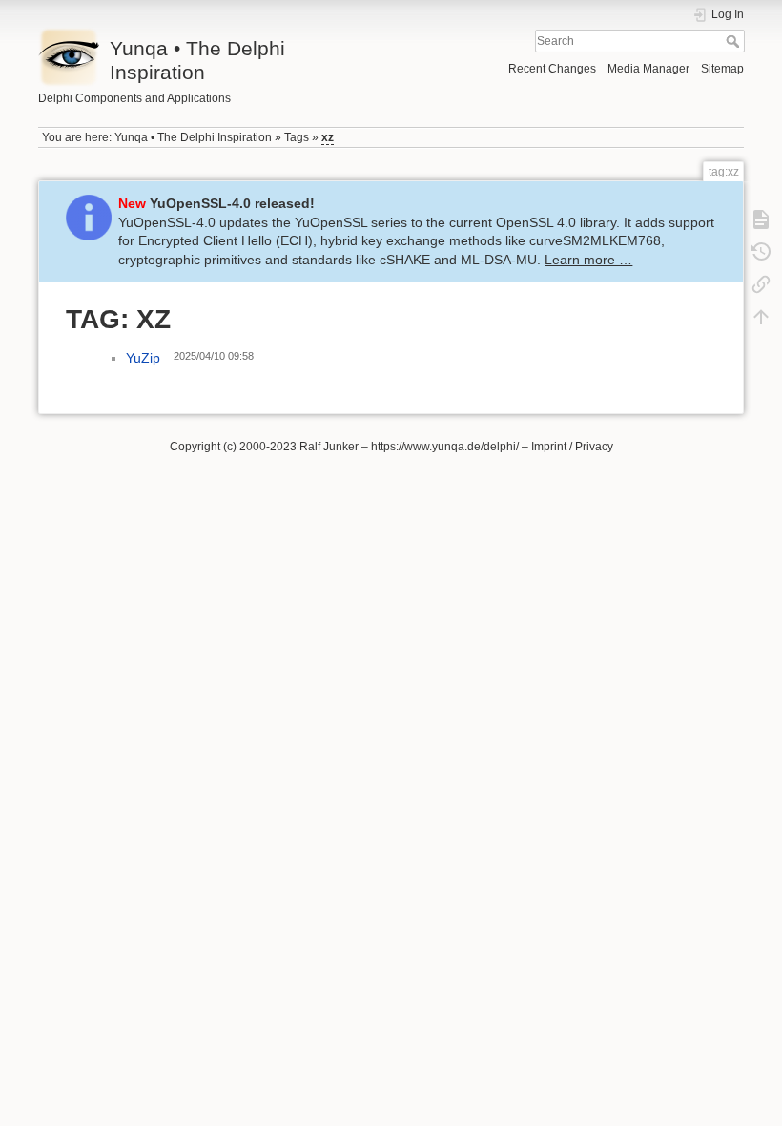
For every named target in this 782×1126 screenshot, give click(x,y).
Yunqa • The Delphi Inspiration (193, 137)
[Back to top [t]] (761, 316)
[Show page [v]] (761, 218)
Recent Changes (552, 68)
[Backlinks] (761, 283)
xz (327, 137)
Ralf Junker (329, 446)
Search (735, 41)
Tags (296, 137)
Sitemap (722, 68)
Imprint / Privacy (572, 446)
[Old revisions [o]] (761, 251)
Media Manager (648, 68)
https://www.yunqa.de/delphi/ (445, 446)
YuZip (143, 357)
